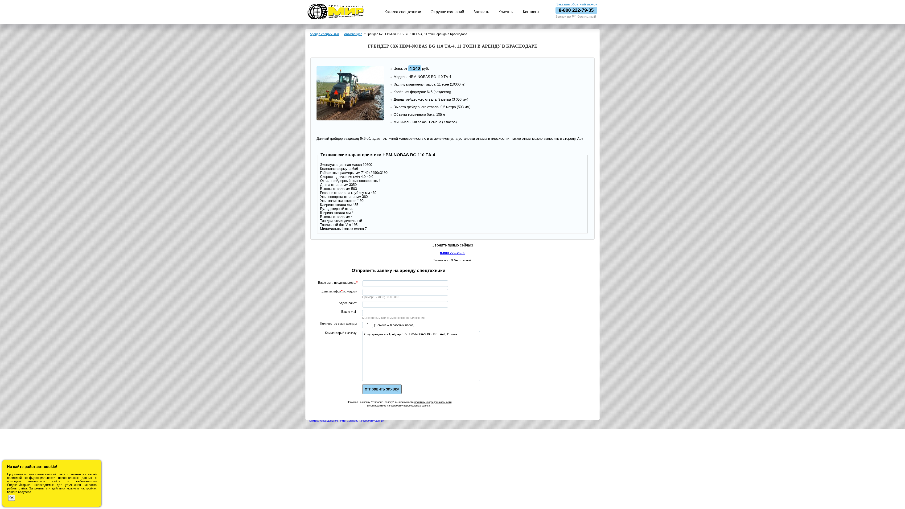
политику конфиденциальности (433, 402)
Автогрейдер (353, 34)
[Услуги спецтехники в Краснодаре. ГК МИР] (335, 19)
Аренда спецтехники (324, 34)
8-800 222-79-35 (576, 10)
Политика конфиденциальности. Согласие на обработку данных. (346, 420)
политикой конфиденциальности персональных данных (49, 478)
